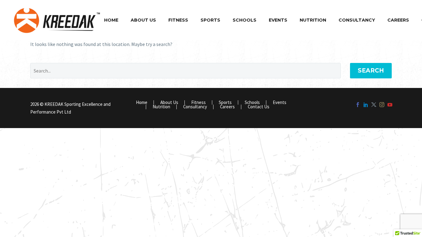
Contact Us (258, 107)
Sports (210, 20)
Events (278, 20)
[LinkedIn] (365, 104)
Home (111, 20)
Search (371, 70)
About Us (143, 20)
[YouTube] (389, 104)
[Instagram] (381, 104)
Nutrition (313, 20)
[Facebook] (357, 104)
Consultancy (357, 20)
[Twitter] (373, 104)
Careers (398, 20)
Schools (244, 20)
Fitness (178, 20)
